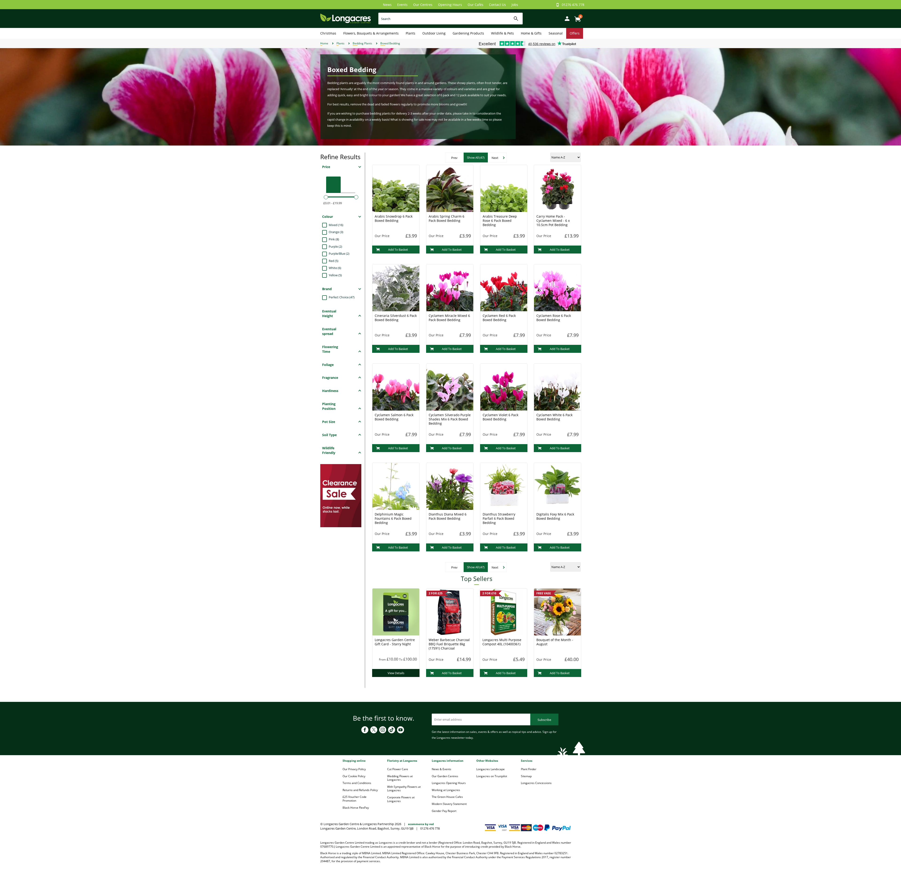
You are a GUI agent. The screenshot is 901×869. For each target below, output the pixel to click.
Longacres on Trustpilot (491, 776)
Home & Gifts (531, 33)
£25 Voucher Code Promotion (355, 799)
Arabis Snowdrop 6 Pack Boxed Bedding (393, 218)
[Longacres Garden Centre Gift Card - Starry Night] (395, 611)
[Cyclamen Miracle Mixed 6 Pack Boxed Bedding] (449, 287)
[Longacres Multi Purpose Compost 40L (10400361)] (503, 611)
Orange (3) (336, 232)
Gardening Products (468, 33)
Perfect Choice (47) (342, 297)
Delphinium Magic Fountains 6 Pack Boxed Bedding (393, 518)
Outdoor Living (434, 33)
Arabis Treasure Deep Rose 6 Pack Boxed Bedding (500, 220)
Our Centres (422, 4)
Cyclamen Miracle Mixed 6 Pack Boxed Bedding (449, 317)
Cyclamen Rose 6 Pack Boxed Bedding (553, 317)
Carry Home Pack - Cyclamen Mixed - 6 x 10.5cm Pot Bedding (553, 220)
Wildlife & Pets (502, 33)
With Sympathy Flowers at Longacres (404, 788)
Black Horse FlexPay (356, 808)
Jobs (515, 4)
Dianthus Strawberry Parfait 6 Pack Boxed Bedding (499, 518)
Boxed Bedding (390, 43)
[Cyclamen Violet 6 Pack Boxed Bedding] (503, 387)
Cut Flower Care (397, 769)
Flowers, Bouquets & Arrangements (371, 33)
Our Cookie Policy (354, 776)
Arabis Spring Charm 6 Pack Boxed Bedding (446, 218)
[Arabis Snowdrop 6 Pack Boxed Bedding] (395, 188)
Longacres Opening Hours (449, 783)
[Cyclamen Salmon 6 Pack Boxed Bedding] (395, 387)
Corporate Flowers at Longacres (401, 799)
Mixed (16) (336, 225)
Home (324, 43)
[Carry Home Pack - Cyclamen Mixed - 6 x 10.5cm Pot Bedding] (557, 188)
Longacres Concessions (536, 783)
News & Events (441, 769)
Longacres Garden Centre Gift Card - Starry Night (395, 642)
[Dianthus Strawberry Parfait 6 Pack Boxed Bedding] (503, 486)
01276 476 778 (573, 4)
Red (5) (333, 261)
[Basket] (576, 17)
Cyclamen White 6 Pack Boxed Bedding (554, 417)
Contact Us (497, 4)
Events (402, 4)
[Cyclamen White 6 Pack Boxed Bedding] (557, 387)
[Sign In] (565, 18)
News (387, 4)
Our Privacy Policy (354, 769)
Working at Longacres (446, 790)
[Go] (516, 18)
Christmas (328, 33)
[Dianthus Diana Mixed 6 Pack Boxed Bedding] (449, 486)
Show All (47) (476, 157)
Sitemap (526, 776)
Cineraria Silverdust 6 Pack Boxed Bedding (396, 317)
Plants (410, 33)
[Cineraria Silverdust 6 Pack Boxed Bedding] (395, 287)
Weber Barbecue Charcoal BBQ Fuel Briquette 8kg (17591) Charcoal (449, 644)
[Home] (345, 18)
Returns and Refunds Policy (360, 790)
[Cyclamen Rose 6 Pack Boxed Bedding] (557, 287)
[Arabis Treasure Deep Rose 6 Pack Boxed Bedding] (503, 188)
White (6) (335, 268)
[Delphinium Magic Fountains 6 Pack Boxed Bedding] (395, 486)
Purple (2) (335, 246)
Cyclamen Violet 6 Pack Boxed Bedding (500, 417)
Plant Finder (528, 769)
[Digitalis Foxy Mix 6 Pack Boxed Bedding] (557, 486)
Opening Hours (450, 4)
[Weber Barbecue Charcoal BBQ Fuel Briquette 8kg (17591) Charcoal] (449, 611)
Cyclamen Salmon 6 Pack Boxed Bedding (394, 417)
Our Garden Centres (445, 776)
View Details (396, 673)
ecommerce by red (421, 824)
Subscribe (544, 720)
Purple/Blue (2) (339, 253)
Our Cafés (475, 4)
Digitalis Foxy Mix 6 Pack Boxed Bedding (555, 516)
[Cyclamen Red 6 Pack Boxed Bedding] (503, 287)
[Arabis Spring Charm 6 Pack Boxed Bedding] (449, 188)
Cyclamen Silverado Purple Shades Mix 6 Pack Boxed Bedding (450, 419)
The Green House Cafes (447, 797)
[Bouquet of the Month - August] (557, 611)
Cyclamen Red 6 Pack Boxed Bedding (499, 317)
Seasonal (556, 33)
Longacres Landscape (490, 769)
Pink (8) (334, 239)
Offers (575, 33)
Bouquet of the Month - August (554, 642)
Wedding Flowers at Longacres (400, 778)
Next (495, 158)
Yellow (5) (335, 275)
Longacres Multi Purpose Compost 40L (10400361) (501, 642)
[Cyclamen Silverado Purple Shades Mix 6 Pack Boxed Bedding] (449, 387)
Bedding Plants (362, 43)
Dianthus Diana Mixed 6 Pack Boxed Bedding (447, 516)
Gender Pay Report (444, 811)
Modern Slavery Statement (449, 804)
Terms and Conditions (357, 783)
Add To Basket (398, 249)
